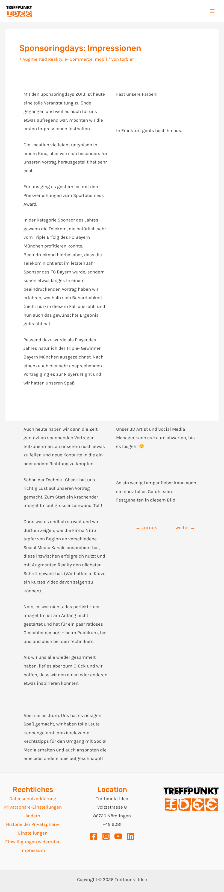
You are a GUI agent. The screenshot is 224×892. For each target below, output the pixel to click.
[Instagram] (106, 836)
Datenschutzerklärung (32, 798)
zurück (146, 527)
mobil (101, 59)
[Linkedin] (130, 836)
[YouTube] (118, 836)
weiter (185, 527)
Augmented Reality (42, 59)
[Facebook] (94, 836)
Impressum (32, 850)
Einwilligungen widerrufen (33, 841)
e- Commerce (78, 59)
